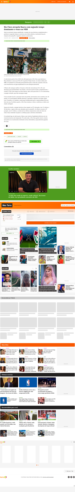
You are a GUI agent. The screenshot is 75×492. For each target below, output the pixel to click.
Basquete (19, 136)
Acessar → (16, 238)
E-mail (69, 1)
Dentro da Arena (3, 388)
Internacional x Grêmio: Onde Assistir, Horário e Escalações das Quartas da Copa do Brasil (46, 424)
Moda (45, 356)
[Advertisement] (66, 400)
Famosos (7, 348)
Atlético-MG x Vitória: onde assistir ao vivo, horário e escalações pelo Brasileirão (26, 424)
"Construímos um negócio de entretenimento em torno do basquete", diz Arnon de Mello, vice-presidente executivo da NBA (8, 391)
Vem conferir (9, 233)
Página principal (7, 2)
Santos (46, 430)
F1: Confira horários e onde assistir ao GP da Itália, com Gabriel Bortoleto (8, 424)
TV (25, 365)
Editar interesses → (71, 211)
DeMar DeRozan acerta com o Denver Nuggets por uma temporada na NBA (27, 391)
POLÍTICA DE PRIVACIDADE (48, 477)
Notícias (26, 356)
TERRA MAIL (53, 1)
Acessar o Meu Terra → (18, 205)
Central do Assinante (61, 1)
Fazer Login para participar (27, 153)
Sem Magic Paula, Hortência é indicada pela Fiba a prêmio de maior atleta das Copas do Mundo (27, 400)
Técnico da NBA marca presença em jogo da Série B (12, 400)
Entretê (26, 348)
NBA (20, 388)
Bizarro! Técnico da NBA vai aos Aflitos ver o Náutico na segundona (50, 400)
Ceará (8, 397)
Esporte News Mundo (11, 136)
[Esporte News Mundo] (6, 126)
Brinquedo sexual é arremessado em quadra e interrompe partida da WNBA (46, 391)
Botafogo (9, 430)
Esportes (25, 136)
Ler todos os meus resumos (50, 223)
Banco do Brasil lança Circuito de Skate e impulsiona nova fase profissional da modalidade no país (30, 433)
